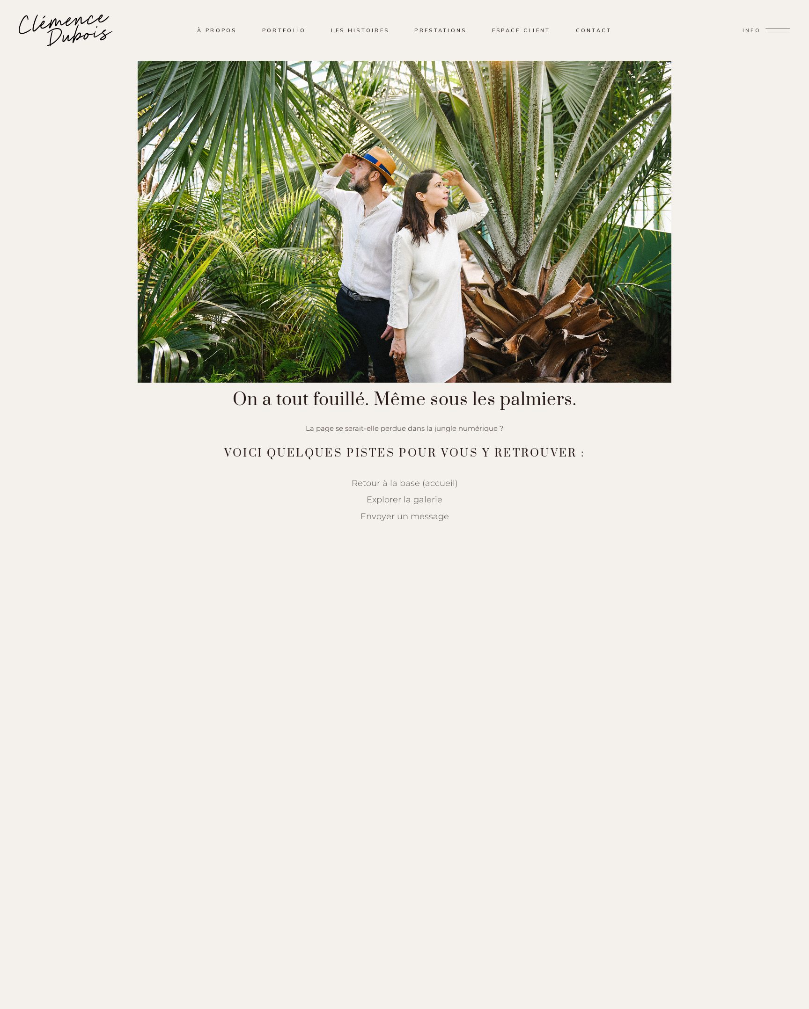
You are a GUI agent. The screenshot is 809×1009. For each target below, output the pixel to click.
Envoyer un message (404, 516)
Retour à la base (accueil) (405, 483)
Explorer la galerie (404, 499)
